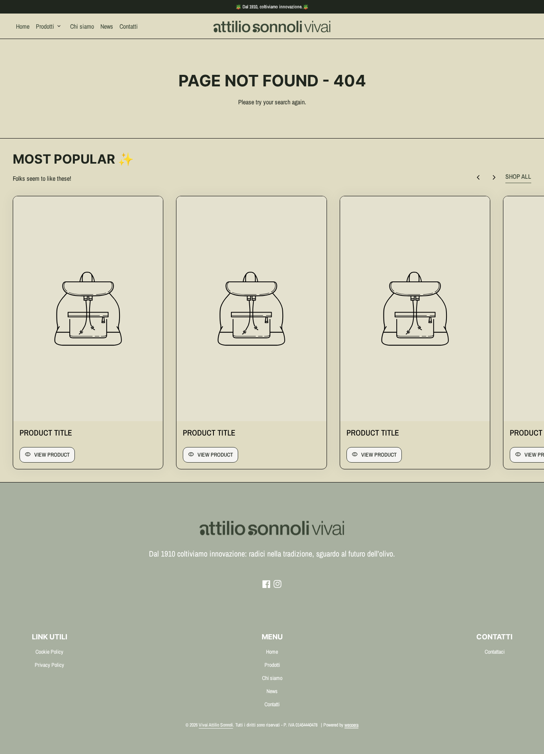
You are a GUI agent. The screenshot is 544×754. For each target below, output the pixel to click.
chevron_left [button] (478, 177)
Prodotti (49, 26)
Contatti (128, 26)
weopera (351, 725)
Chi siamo (82, 26)
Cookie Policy (49, 651)
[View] (88, 308)
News (106, 26)
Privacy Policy (49, 664)
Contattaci (495, 651)
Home (22, 26)
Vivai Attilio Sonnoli (216, 725)
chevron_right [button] (494, 177)
